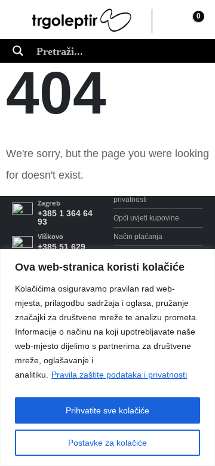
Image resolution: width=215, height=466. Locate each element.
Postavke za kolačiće (107, 442)
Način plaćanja (137, 236)
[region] (107, 357)
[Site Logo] (81, 21)
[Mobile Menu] (20, 21)
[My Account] (167, 20)
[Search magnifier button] (18, 51)
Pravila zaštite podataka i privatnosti (119, 374)
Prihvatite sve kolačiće (107, 410)
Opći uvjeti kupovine (146, 218)
